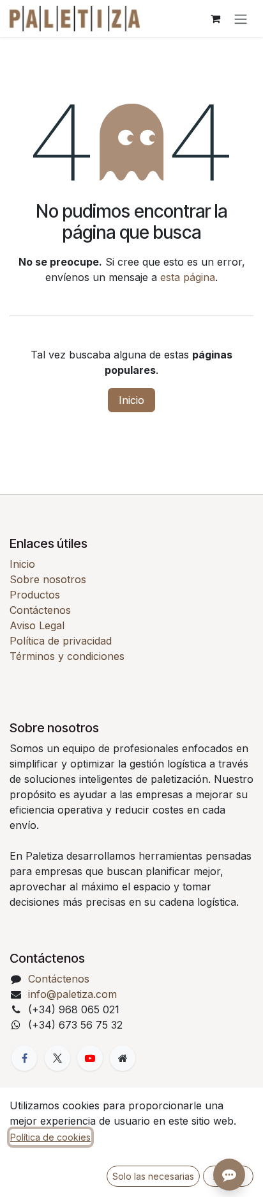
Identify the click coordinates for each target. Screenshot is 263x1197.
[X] (57, 1058)
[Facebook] (24, 1058)
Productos (35, 594)
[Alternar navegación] (240, 18)
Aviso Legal (37, 625)
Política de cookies (50, 1137)
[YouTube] (90, 1058)
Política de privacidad (61, 640)
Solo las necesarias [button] (153, 1176)
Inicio (131, 400)
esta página (187, 277)
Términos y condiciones (67, 656)
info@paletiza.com (72, 994)
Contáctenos (40, 610)
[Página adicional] (122, 1058)
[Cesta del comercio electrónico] (215, 18)
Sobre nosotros (48, 579)
